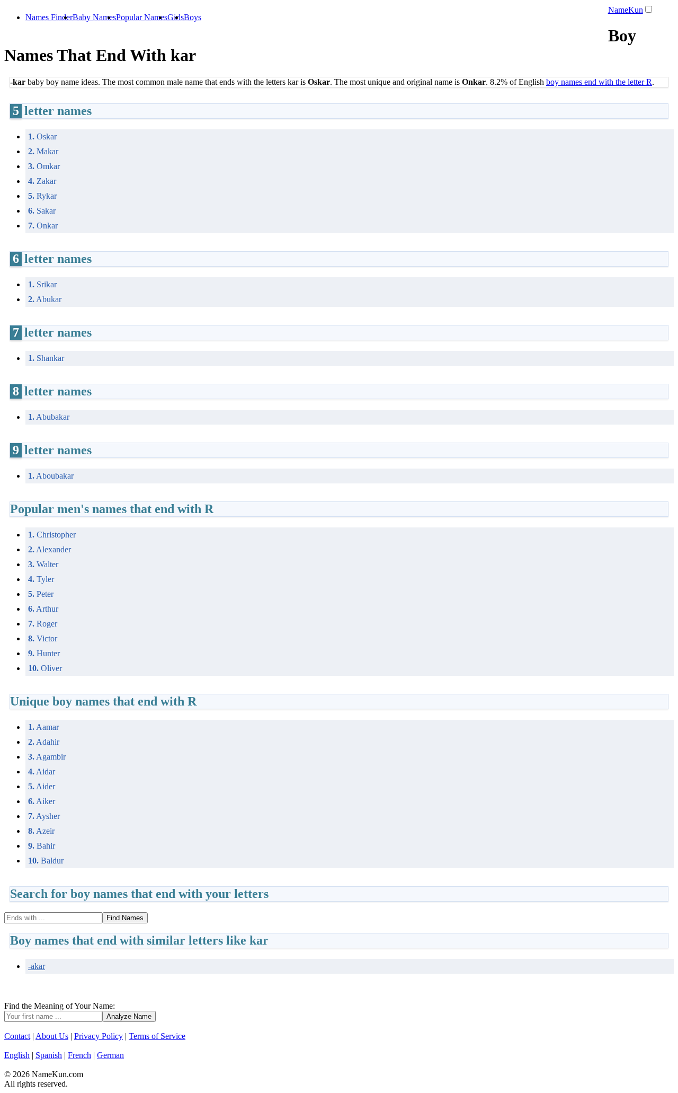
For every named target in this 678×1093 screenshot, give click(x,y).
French (79, 1055)
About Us (51, 1036)
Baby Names (94, 17)
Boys (192, 17)
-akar (36, 966)
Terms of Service (157, 1036)
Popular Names (141, 17)
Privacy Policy (98, 1036)
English (17, 1055)
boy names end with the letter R (599, 81)
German (110, 1055)
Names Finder (49, 17)
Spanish (48, 1055)
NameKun (625, 9)
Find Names (125, 918)
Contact (17, 1036)
